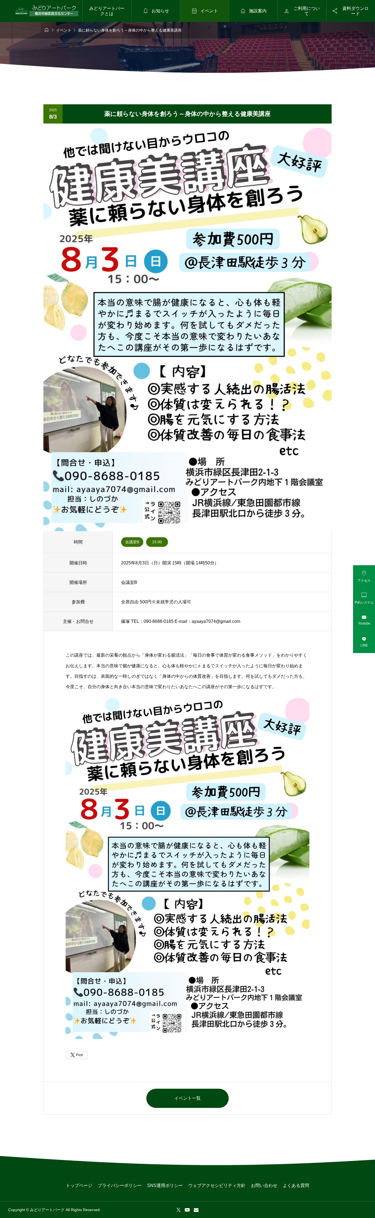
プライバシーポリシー (120, 1185)
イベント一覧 (187, 1098)
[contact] (196, 1210)
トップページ (79, 1185)
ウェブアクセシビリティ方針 (216, 1185)
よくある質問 (296, 1185)
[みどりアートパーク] (46, 11)
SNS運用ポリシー (165, 1185)
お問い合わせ (264, 1185)
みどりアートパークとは (106, 11)
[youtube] (187, 1209)
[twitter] (179, 1210)
